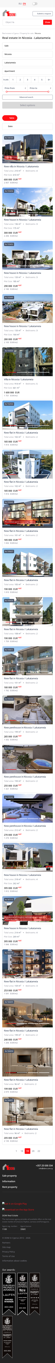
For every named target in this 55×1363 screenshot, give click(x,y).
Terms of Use (8, 1256)
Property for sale (26, 33)
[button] (13, 159)
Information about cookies (14, 1260)
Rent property (9, 1187)
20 (33, 1151)
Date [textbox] (10, 126)
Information (8, 1181)
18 (22, 1151)
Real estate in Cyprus (10, 33)
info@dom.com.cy (46, 1168)
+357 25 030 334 (44, 1165)
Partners (6, 1242)
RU (20, 3)
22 (39, 1151)
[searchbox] (30, 54)
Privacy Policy (8, 1251)
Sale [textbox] (6, 45)
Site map (6, 1247)
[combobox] (27, 46)
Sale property (9, 1175)
